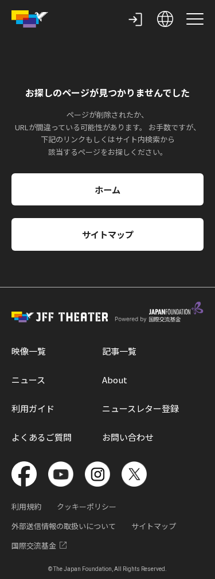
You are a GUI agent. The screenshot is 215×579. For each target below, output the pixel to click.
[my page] (135, 19)
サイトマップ (108, 234)
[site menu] (195, 19)
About (114, 380)
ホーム (107, 189)
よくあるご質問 (41, 437)
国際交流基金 (33, 545)
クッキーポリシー (86, 506)
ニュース (28, 380)
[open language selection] (165, 19)
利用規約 (26, 506)
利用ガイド (32, 408)
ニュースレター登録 (140, 408)
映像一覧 (28, 351)
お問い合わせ (128, 437)
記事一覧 (119, 351)
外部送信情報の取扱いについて (63, 525)
